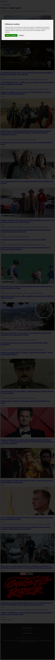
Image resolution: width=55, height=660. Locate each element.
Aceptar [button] (8, 35)
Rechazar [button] (14, 35)
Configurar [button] (21, 35)
